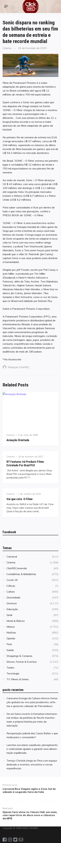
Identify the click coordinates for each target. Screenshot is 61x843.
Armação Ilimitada (18, 440)
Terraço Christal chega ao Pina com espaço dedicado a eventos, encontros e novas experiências (32, 764)
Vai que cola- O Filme (20, 499)
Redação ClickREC (19, 367)
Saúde (10, 650)
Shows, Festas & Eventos (22, 661)
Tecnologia (13, 673)
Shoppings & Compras (19, 655)
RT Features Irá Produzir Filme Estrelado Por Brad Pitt (25, 463)
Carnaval (12, 556)
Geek (10, 615)
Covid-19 (12, 580)
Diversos (12, 603)
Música (11, 626)
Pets (9, 644)
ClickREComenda (17, 568)
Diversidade (13, 597)
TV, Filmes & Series (18, 679)
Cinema (7, 48)
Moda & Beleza (16, 620)
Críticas (11, 585)
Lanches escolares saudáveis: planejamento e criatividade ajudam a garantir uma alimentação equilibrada (32, 748)
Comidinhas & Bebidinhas (21, 574)
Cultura (11, 591)
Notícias (11, 632)
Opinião (11, 638)
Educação (12, 609)
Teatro (10, 667)
